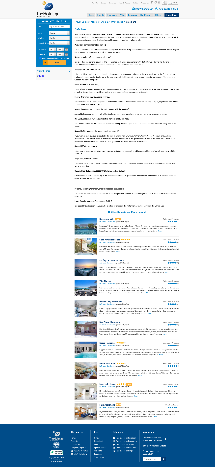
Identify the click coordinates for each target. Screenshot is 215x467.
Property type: (43, 43)
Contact (103, 3)
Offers (158, 15)
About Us (95, 3)
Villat (122, 15)
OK (164, 459)
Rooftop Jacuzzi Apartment (111, 260)
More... (160, 231)
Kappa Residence (107, 343)
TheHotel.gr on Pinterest (126, 447)
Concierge (112, 3)
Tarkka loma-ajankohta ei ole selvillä (55, 58)
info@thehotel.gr (144, 8)
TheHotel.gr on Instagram (126, 441)
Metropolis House (107, 384)
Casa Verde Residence (109, 239)
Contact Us (75, 444)
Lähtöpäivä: (42, 54)
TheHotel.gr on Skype (124, 451)
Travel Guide (172, 15)
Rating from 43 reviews (171, 384)
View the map (43, 70)
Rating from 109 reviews (170, 343)
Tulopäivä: (42, 49)
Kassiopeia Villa (106, 219)
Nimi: (40, 27)
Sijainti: (41, 38)
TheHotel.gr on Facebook (126, 438)
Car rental (98, 451)
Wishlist (135, 3)
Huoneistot (112, 15)
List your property (78, 447)
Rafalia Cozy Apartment (110, 301)
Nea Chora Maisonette (109, 322)
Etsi (56, 62)
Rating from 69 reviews (171, 260)
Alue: (40, 33)
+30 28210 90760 (168, 8)
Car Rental (145, 15)
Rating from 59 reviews (171, 219)
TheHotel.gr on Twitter (125, 444)
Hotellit (100, 15)
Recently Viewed (124, 3)
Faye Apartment (107, 404)
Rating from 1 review (171, 405)
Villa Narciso (105, 281)
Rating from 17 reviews (171, 240)
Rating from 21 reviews (171, 363)
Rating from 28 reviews (171, 281)
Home (91, 15)
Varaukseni (145, 3)
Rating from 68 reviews (171, 302)
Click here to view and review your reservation (152, 439)
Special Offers (100, 447)
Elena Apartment (107, 363)
